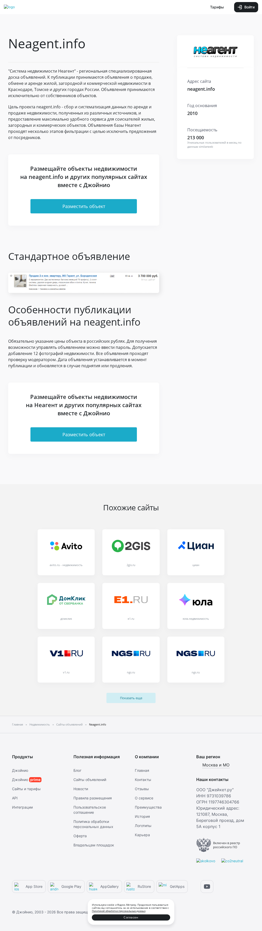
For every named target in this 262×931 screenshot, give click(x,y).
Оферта (80, 836)
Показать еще (131, 698)
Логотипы (143, 825)
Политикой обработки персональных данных (118, 911)
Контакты (143, 779)
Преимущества (148, 807)
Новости (80, 789)
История (142, 816)
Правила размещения (92, 798)
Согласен (131, 917)
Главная (142, 770)
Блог (77, 770)
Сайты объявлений (89, 779)
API (15, 798)
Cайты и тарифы (26, 789)
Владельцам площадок (93, 845)
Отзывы (142, 789)
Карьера (142, 835)
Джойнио (20, 770)
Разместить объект (83, 206)
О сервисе (144, 798)
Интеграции (22, 807)
